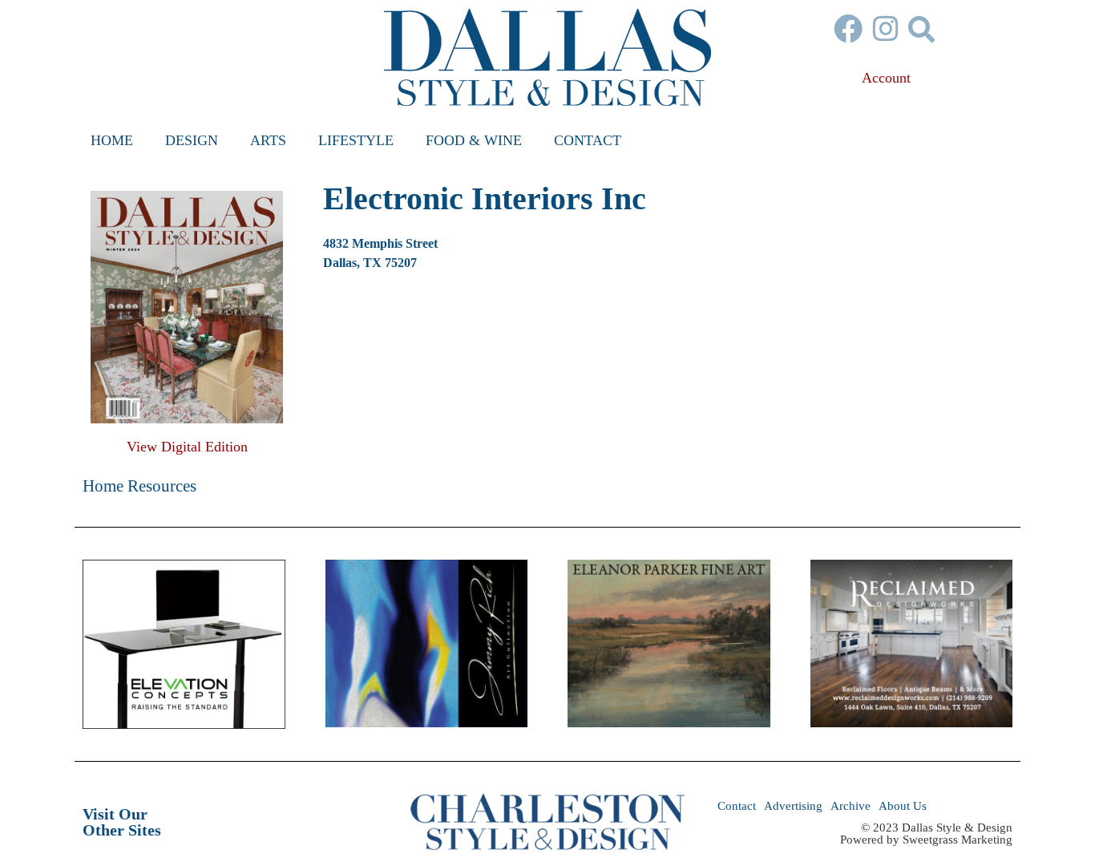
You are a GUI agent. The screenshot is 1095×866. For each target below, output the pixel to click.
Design (191, 140)
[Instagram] (885, 28)
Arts (268, 140)
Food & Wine (474, 140)
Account (886, 78)
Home (112, 140)
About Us (903, 805)
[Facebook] (848, 28)
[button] (921, 28)
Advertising (793, 805)
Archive (850, 805)
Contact (587, 140)
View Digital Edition (187, 447)
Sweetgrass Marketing (957, 839)
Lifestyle (356, 140)
